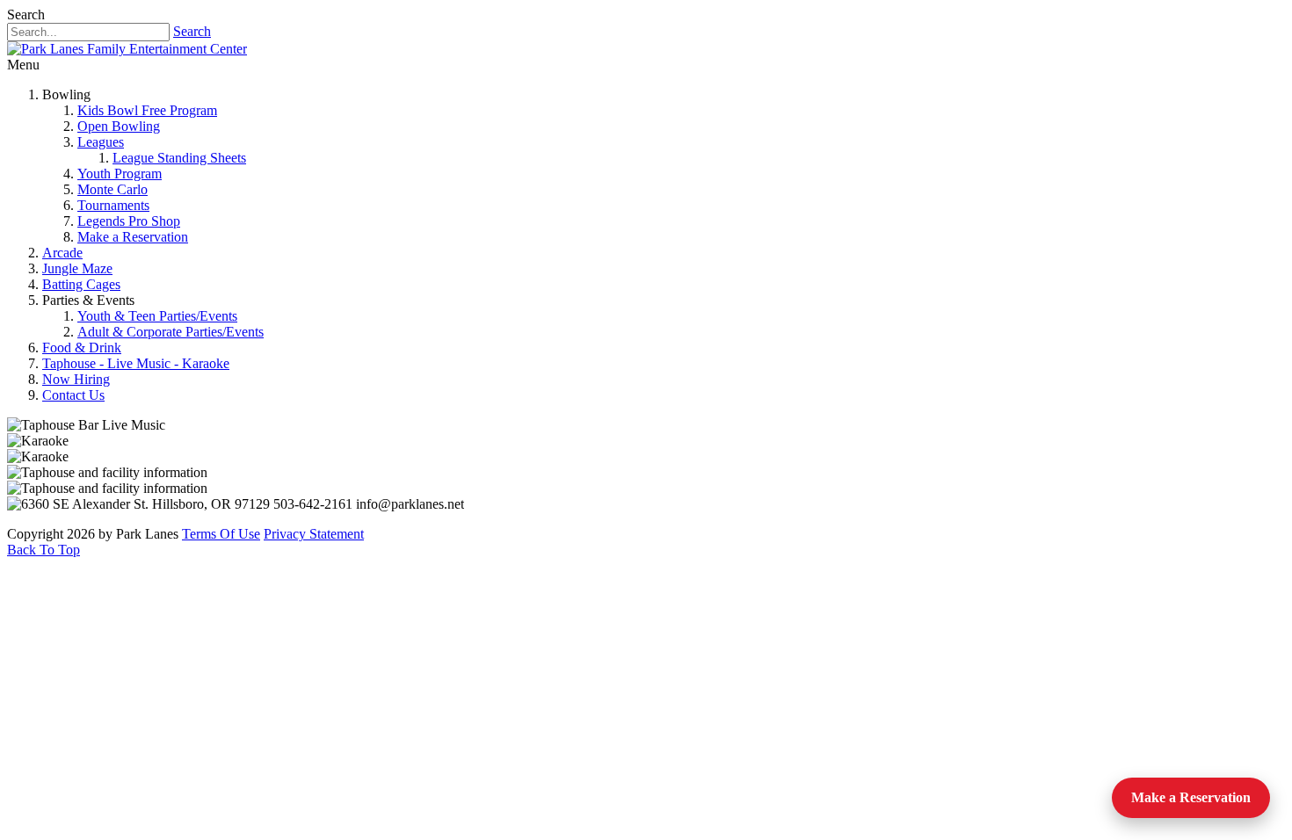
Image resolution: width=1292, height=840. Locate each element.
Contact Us (73, 394)
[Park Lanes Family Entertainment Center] (127, 48)
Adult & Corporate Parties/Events (170, 331)
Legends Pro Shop (128, 221)
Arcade (62, 252)
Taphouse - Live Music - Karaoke (135, 363)
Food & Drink (81, 347)
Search (192, 31)
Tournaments (113, 205)
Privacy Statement (314, 533)
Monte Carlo (112, 189)
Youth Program (119, 173)
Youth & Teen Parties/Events (157, 315)
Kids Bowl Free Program (147, 110)
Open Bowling (118, 126)
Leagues (100, 141)
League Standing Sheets (179, 157)
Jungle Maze (77, 268)
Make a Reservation (132, 236)
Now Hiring (76, 379)
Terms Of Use (221, 533)
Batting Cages (81, 284)
